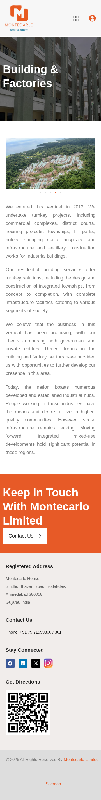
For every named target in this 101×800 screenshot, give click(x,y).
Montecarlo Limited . (82, 759)
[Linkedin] (23, 663)
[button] (40, 192)
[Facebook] (10, 663)
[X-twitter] (35, 663)
